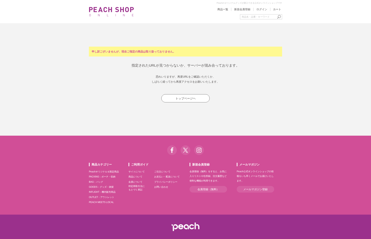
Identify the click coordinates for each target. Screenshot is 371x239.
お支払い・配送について (167, 176)
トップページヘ (185, 98)
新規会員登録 (242, 9)
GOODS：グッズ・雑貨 (101, 187)
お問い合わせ (161, 187)
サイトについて (136, 171)
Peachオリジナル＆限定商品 (104, 171)
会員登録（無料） (208, 189)
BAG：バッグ (96, 182)
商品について (135, 176)
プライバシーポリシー (165, 182)
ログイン (261, 9)
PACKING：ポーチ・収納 (102, 176)
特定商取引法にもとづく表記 (136, 188)
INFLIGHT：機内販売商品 (102, 192)
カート (277, 9)
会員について (135, 182)
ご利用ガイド (140, 164)
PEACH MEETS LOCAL (101, 202)
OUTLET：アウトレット (101, 197)
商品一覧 (222, 9)
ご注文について (162, 171)
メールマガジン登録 (255, 189)
